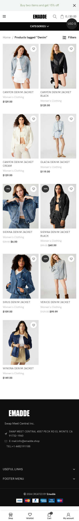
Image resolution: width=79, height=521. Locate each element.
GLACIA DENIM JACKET (55, 162)
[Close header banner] (74, 5)
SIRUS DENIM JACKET (16, 302)
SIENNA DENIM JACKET (18, 232)
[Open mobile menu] (4, 16)
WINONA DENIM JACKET (18, 368)
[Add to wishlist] (33, 49)
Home (7, 37)
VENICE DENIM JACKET (55, 302)
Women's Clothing (13, 97)
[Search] (54, 16)
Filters (72, 37)
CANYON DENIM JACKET (18, 92)
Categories (38, 26)
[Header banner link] (34, 5)
